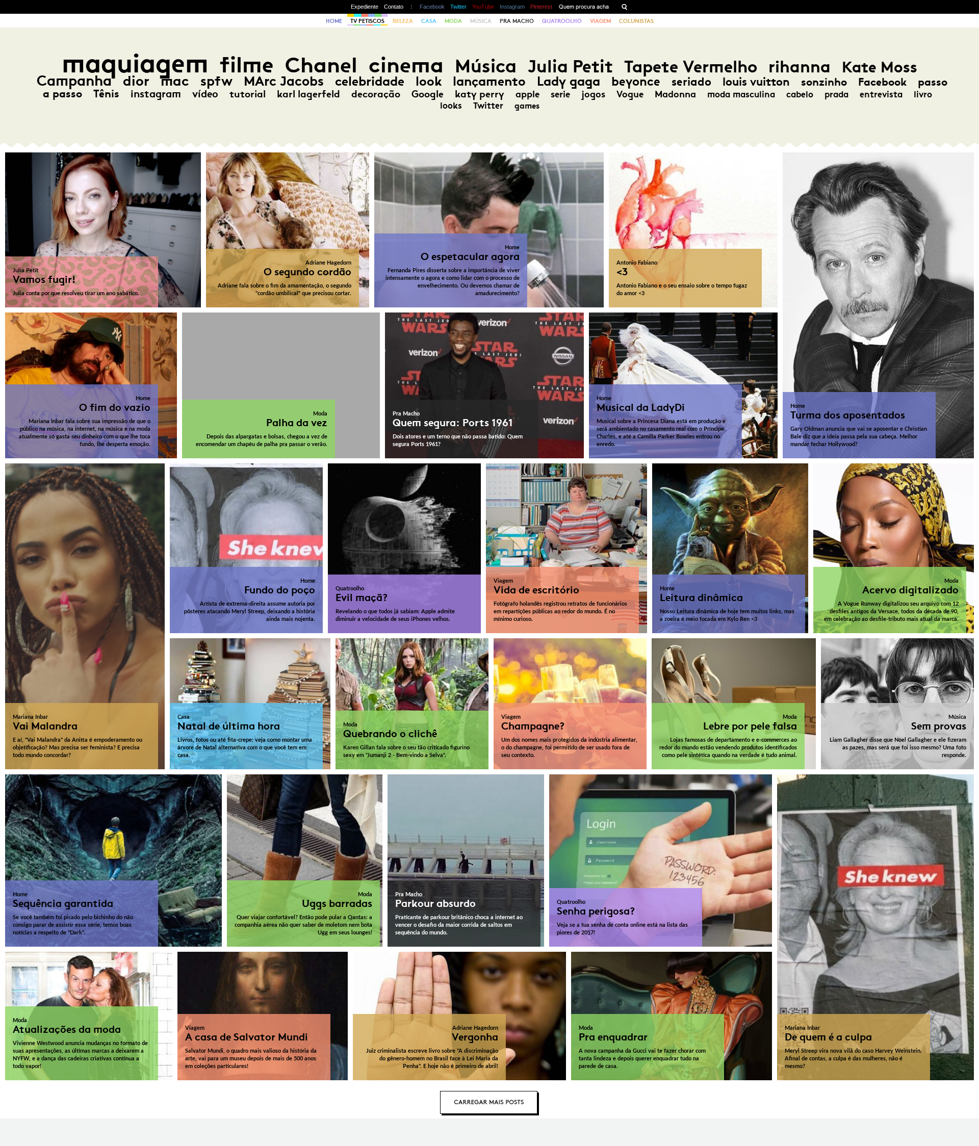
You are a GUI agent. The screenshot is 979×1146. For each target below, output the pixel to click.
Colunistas (636, 20)
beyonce (635, 81)
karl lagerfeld (308, 94)
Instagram (512, 7)
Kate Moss (879, 67)
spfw (216, 81)
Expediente (364, 7)
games (526, 106)
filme (247, 65)
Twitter (458, 7)
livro (923, 94)
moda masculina (741, 94)
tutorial (247, 94)
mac (175, 80)
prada (836, 94)
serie (560, 94)
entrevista (881, 94)
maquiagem (135, 63)
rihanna (799, 67)
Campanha (74, 81)
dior (136, 80)
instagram (156, 94)
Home (334, 20)
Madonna (675, 94)
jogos (593, 94)
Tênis (106, 93)
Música (481, 20)
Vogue (629, 94)
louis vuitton (756, 82)
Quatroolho (562, 20)
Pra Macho (517, 20)
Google (427, 94)
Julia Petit (570, 66)
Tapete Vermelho (690, 66)
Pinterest (541, 7)
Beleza (403, 20)
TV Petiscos (367, 20)
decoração (375, 94)
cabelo (799, 94)
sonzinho (824, 82)
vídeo (205, 94)
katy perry (479, 94)
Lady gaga (568, 81)
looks (451, 105)
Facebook (432, 7)
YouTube (483, 7)
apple (527, 94)
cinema (406, 65)
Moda (453, 20)
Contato (393, 7)
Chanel (321, 65)
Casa (428, 20)
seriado (691, 82)
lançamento (489, 81)
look (429, 81)
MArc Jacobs (284, 81)
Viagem (600, 20)
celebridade (369, 81)
